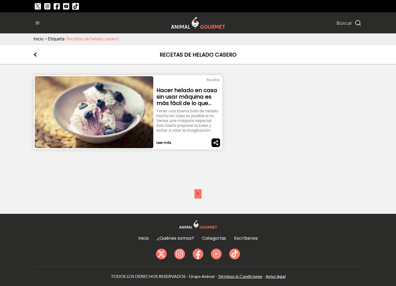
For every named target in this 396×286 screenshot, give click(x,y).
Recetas (213, 80)
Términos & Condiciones (240, 276)
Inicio (39, 39)
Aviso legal (276, 276)
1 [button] (198, 193)
